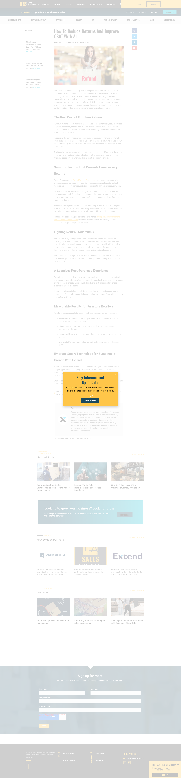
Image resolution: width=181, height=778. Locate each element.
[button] (115, 375)
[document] (90, 389)
